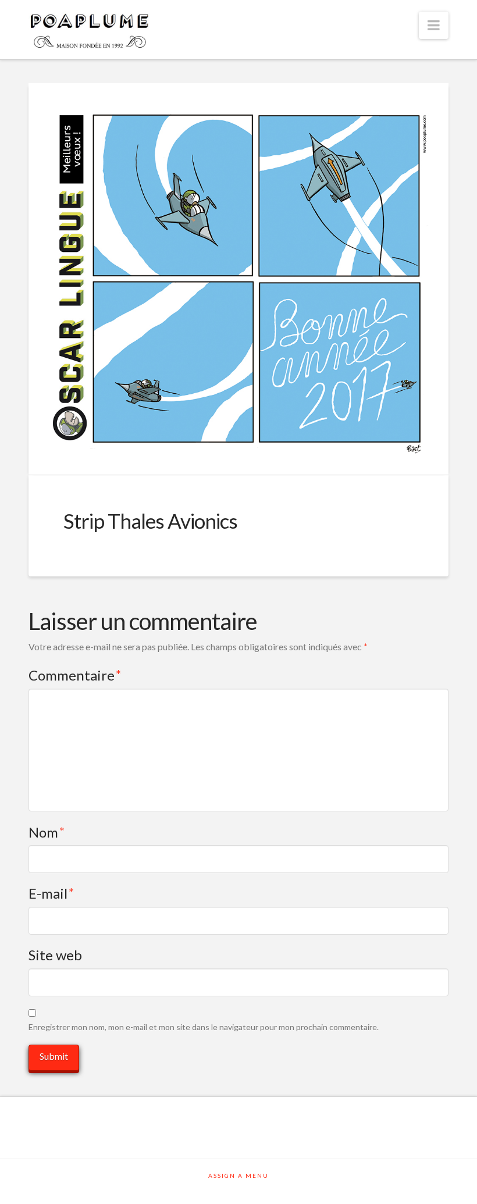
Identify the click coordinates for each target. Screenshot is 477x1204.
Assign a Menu (238, 1175)
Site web (55, 954)
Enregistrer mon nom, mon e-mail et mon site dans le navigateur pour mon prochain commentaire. (204, 1027)
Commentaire (75, 675)
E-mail (51, 893)
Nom (47, 832)
